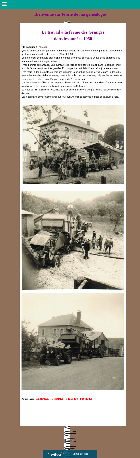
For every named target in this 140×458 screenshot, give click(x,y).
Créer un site (80, 453)
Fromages (86, 398)
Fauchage (72, 398)
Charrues (57, 398)
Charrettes (42, 398)
